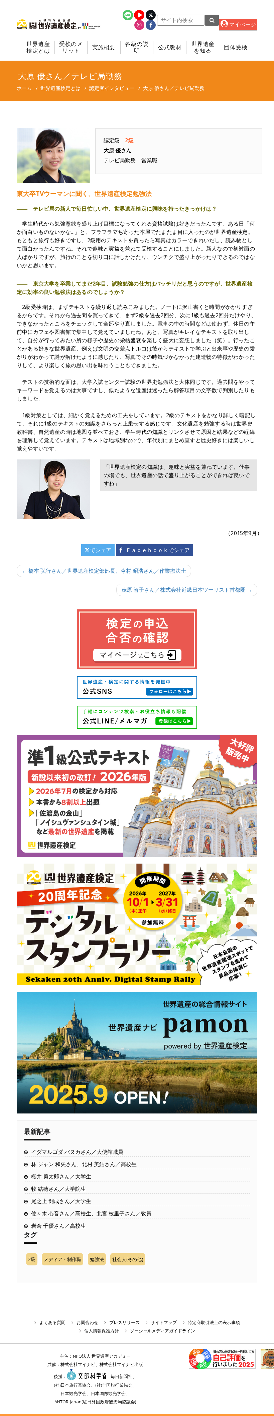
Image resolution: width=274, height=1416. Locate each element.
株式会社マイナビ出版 (121, 1364)
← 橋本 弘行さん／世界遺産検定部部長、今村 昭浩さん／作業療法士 (104, 570)
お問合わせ (87, 1322)
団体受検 (235, 47)
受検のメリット (71, 47)
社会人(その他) (127, 1259)
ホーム (24, 88)
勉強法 (97, 1259)
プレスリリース (124, 1322)
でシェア (100, 550)
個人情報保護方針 (101, 1331)
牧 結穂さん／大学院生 (58, 1188)
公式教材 (169, 47)
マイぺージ (242, 24)
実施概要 (104, 47)
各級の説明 (136, 47)
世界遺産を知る (203, 47)
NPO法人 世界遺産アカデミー (102, 1356)
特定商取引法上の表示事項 (214, 1322)
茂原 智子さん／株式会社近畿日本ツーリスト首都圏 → (186, 589)
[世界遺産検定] (47, 24)
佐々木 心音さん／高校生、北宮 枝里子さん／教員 (91, 1213)
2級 (31, 1259)
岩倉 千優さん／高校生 (58, 1225)
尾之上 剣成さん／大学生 (61, 1201)
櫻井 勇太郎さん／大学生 (61, 1176)
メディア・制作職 (62, 1259)
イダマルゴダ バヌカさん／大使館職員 (77, 1151)
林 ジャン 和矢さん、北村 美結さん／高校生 (84, 1164)
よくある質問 (52, 1322)
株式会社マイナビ (77, 1364)
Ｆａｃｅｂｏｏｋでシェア (158, 550)
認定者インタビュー (111, 88)
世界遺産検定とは (38, 47)
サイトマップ (164, 1322)
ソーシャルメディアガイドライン (162, 1331)
